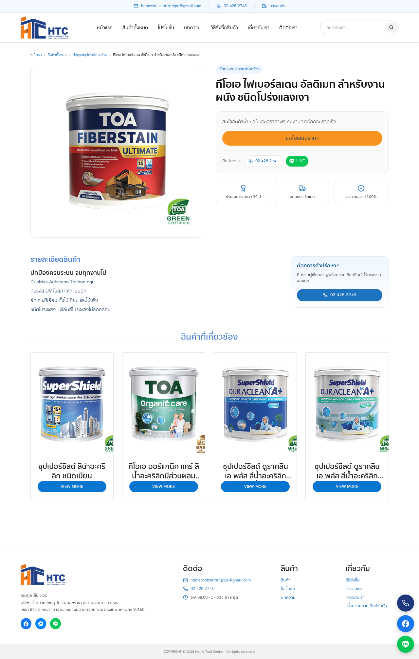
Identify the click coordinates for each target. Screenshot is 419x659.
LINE (300, 161)
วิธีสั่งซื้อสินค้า (224, 27)
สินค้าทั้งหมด (135, 27)
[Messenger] (40, 623)
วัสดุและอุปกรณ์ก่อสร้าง (90, 54)
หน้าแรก (105, 27)
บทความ (192, 27)
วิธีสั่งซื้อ (353, 580)
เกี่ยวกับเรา (258, 27)
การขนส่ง (354, 588)
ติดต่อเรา (288, 27)
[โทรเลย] (405, 603)
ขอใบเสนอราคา (302, 138)
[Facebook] (26, 623)
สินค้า (285, 580)
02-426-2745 (267, 161)
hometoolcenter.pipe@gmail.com (221, 580)
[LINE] (55, 623)
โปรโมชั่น (166, 27)
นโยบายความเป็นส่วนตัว (366, 606)
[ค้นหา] (391, 27)
